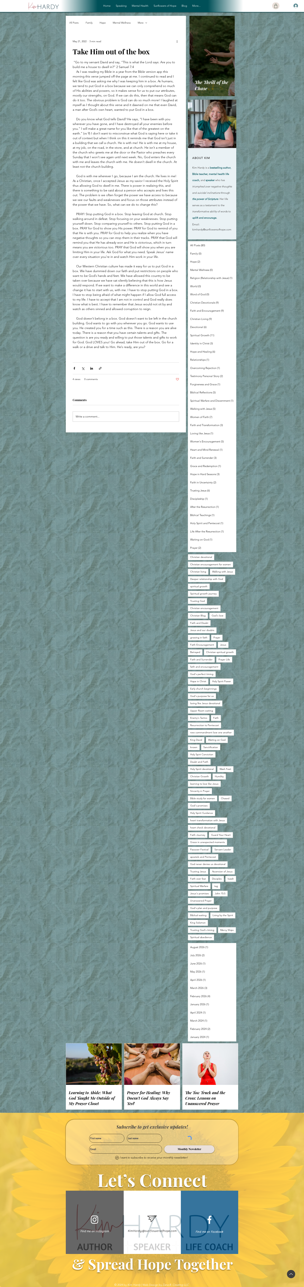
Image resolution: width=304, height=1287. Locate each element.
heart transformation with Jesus (207, 820)
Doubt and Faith (199, 761)
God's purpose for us (202, 696)
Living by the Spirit (223, 915)
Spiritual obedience (201, 937)
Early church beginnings (203, 688)
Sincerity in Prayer (200, 791)
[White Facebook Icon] (209, 1219)
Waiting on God (217, 739)
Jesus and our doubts (202, 630)
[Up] (291, 1274)
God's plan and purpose (203, 908)
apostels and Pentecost (203, 856)
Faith (216, 717)
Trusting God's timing (202, 930)
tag (216, 886)
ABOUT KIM (201, 158)
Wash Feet (225, 769)
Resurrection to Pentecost (204, 725)
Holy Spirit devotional (202, 769)
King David (196, 739)
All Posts (74, 22)
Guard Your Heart (221, 834)
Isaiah (231, 878)
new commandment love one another (211, 732)
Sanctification (210, 747)
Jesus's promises (199, 893)
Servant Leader (222, 849)
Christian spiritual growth (220, 652)
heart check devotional (202, 827)
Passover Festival (199, 849)
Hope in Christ (198, 681)
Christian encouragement (204, 608)
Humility (219, 776)
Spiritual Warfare (199, 886)
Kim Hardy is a (201, 167)
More (141, 22)
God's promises (199, 805)
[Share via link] (100, 368)
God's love (217, 615)
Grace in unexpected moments (207, 842)
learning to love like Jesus (204, 783)
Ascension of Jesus (222, 871)
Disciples (217, 878)
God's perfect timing (201, 674)
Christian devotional (201, 557)
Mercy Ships (227, 930)
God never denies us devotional (207, 864)
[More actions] (177, 41)
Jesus (223, 644)
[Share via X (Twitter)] (83, 368)
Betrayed (195, 652)
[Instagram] (94, 1219)
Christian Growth (199, 776)
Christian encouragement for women (210, 564)
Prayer (216, 637)
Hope (103, 22)
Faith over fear (198, 878)
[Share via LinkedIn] (91, 368)
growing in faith (198, 637)
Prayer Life (224, 659)
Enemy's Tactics (198, 717)
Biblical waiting (198, 915)
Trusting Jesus (198, 871)
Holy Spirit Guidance (201, 813)
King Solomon (198, 922)
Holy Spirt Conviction (201, 754)
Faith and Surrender (201, 659)
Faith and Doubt (199, 623)
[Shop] (275, 5)
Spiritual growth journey (203, 593)
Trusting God (197, 601)
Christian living (198, 571)
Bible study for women (202, 798)
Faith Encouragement (202, 644)
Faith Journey (197, 834)
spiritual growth (198, 586)
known (193, 747)
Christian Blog (198, 615)
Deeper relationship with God (206, 579)
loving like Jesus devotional (205, 703)
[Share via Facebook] (74, 368)
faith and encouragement (204, 666)
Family (89, 22)
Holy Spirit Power (221, 681)
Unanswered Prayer (201, 900)
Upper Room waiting (201, 710)
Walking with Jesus (222, 571)
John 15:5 (220, 893)
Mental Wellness (122, 22)
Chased (225, 798)
